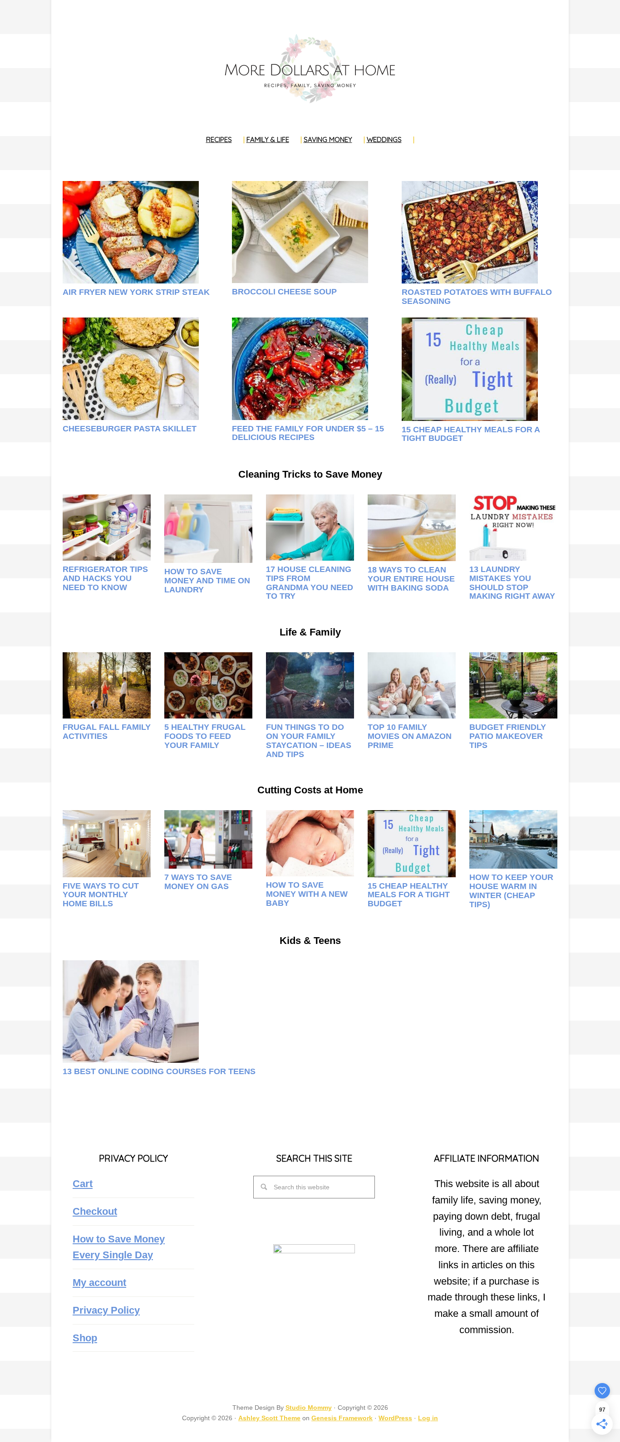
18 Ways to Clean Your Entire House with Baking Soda (411, 578)
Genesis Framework (342, 1418)
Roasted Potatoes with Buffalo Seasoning (477, 297)
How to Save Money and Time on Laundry (207, 580)
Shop (85, 1338)
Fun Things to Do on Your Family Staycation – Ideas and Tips (308, 740)
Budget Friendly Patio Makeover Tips (507, 736)
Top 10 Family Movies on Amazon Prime (410, 736)
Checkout (95, 1211)
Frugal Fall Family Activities (107, 732)
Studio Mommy (308, 1407)
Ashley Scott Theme (269, 1418)
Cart (83, 1183)
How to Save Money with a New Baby (307, 894)
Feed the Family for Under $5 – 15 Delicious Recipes (308, 433)
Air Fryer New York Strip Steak (136, 292)
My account (99, 1282)
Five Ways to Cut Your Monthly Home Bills (101, 895)
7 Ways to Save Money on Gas (198, 882)
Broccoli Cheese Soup (284, 291)
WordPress (395, 1418)
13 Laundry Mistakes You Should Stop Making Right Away (512, 583)
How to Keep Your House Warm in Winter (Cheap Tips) (511, 891)
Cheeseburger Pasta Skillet (130, 428)
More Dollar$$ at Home (310, 68)
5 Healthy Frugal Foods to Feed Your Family (205, 736)
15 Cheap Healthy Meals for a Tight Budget (471, 434)
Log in (428, 1418)
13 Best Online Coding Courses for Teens (159, 1071)
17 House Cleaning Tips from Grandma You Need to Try (309, 583)
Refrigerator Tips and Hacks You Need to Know (105, 578)
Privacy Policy (106, 1310)
